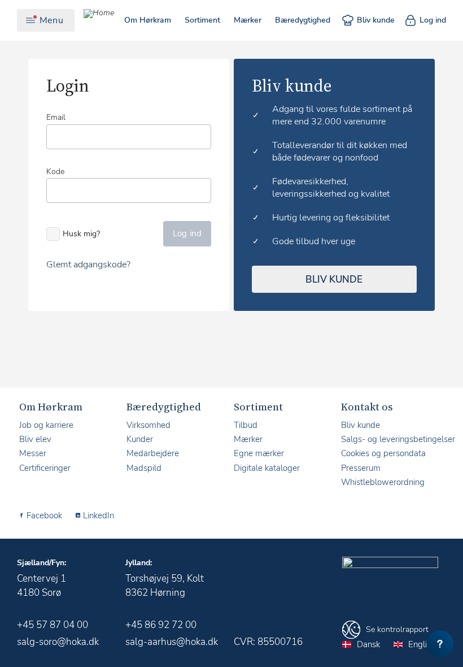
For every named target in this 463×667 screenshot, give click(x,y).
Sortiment (202, 20)
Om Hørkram (147, 20)
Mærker (247, 20)
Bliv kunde (376, 20)
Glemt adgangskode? (88, 264)
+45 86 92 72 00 (160, 624)
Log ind (433, 20)
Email (55, 117)
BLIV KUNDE (333, 279)
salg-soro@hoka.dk (58, 641)
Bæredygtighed (302, 20)
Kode (55, 171)
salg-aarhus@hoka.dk (171, 641)
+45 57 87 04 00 (52, 624)
